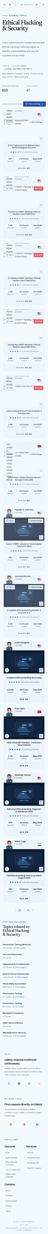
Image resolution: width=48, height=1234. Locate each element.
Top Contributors (13, 1170)
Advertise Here (33, 1158)
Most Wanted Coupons (11, 1163)
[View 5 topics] (41, 338)
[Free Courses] (10, 5)
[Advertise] (36, 5)
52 (28, 910)
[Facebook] (29, 1083)
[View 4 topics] (41, 139)
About (8, 1191)
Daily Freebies (11, 1158)
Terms (8, 1211)
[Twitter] (19, 1083)
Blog (7, 1153)
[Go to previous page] (15, 910)
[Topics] (15, 5)
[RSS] (39, 1083)
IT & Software (19, 66)
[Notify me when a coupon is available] (7, 670)
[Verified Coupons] (4, 5)
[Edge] (37, 1124)
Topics (5, 66)
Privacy (8, 1206)
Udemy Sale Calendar (10, 1175)
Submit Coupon (34, 1168)
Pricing (30, 1153)
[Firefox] (24, 1124)
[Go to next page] (32, 910)
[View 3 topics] (41, 604)
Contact (9, 1196)
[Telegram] (9, 1083)
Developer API (33, 1163)
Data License (11, 1201)
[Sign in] (43, 5)
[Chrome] (10, 1124)
